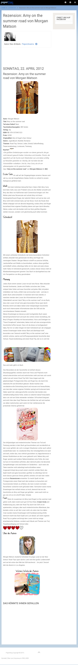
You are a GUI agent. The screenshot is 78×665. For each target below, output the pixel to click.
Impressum (17, 658)
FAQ (23, 658)
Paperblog (9, 653)
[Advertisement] (27, 624)
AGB (27, 658)
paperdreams (28, 44)
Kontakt (4, 658)
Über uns (10, 658)
